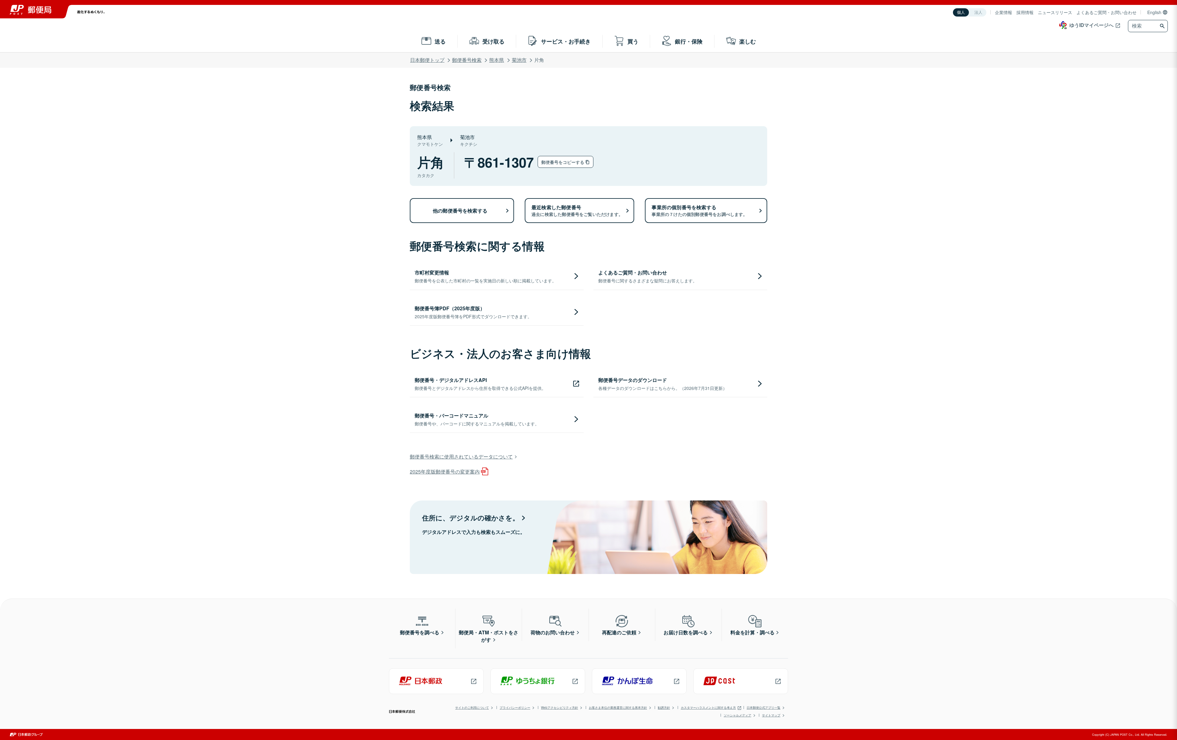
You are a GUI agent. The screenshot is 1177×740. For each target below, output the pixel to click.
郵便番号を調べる (419, 632)
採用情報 (1025, 12)
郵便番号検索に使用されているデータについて (461, 456)
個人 (961, 12)
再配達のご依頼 (619, 632)
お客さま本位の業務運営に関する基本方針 (618, 707)
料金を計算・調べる (752, 632)
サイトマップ (771, 715)
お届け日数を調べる (686, 632)
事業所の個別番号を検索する (699, 210)
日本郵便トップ (427, 59)
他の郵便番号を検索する (460, 210)
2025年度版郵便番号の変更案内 (445, 471)
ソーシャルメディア (737, 715)
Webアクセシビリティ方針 (559, 707)
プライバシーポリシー (515, 707)
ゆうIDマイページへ (1091, 24)
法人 (978, 12)
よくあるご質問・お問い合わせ (1106, 12)
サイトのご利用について (472, 707)
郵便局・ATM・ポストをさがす (488, 636)
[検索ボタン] (1163, 26)
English (1154, 12)
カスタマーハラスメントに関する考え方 (708, 707)
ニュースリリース (1055, 12)
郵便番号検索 (467, 59)
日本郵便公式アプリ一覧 (763, 707)
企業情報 (1003, 12)
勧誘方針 (664, 707)
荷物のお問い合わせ (553, 632)
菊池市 (519, 59)
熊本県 (496, 59)
